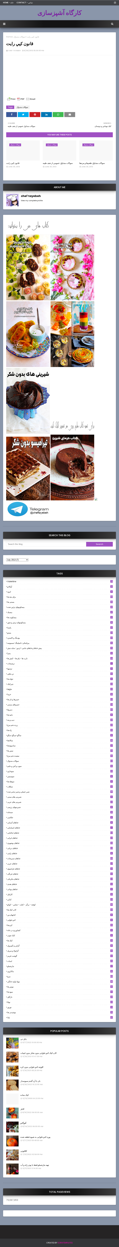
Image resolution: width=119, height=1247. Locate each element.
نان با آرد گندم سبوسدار (30, 1081)
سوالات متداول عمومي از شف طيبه (58, 163)
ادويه (59, 591)
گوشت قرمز (59, 956)
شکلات (59, 786)
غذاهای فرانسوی (59, 868)
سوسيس (59, 776)
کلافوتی (23, 1151)
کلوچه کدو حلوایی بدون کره (31, 1067)
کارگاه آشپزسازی (59, 12)
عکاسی (59, 817)
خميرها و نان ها (60, 699)
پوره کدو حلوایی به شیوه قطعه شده (35, 1137)
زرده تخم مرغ (60, 725)
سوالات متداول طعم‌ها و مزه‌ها (92, 163)
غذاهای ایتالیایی (60, 832)
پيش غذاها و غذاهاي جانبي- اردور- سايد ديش (60, 648)
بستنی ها (60, 602)
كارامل (59, 894)
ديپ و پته (60, 720)
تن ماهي (59, 673)
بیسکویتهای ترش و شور (59, 622)
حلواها (60, 689)
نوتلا (60, 1002)
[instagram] (114, 2)
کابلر (22, 1109)
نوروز (59, 1007)
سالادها (60, 740)
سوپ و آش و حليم (59, 766)
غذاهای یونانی (59, 889)
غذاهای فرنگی (59, 874)
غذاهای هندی (59, 884)
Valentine (60, 581)
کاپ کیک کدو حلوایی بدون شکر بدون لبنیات (38, 1053)
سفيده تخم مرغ (60, 756)
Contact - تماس (25, 2)
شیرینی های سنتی (59, 797)
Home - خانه (8, 2)
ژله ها (60, 730)
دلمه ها (59, 715)
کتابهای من (59, 915)
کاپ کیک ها (60, 909)
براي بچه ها (60, 597)
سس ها (60, 750)
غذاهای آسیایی (59, 822)
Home (9, 36)
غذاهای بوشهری (60, 843)
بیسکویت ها (59, 617)
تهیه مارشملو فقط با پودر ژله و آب (34, 1165)
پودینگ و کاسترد (60, 638)
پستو (60, 632)
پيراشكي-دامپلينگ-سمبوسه (59, 643)
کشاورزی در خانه (59, 930)
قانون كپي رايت (12, 163)
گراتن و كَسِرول (59, 945)
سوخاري (60, 771)
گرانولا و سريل (59, 950)
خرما (59, 694)
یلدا (59, 1017)
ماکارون (59, 971)
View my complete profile (32, 200)
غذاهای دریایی (60, 848)
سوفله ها (59, 781)
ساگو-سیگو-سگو (59, 735)
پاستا (59, 627)
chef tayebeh (14, 50)
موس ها (59, 986)
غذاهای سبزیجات (60, 858)
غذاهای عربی (60, 863)
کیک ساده (24, 1095)
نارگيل (60, 997)
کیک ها (59, 940)
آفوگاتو (23, 1123)
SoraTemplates (65, 1242)
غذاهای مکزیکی (60, 879)
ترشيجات (59, 663)
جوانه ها (59, 679)
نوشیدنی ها (60, 1012)
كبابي (60, 899)
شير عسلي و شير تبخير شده (60, 791)
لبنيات (60, 961)
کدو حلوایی (59, 920)
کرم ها (60, 925)
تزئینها (59, 668)
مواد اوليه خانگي (60, 981)
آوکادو (59, 586)
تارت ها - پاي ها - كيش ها (60, 658)
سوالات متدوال (19, 36)
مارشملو (59, 966)
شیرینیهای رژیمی (59, 807)
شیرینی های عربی (60, 802)
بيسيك (60, 612)
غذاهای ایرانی (60, 838)
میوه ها (59, 992)
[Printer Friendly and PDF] (21, 100)
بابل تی (23, 1039)
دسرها (60, 709)
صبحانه (59, 812)
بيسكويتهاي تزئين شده (60, 607)
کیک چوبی (59, 935)
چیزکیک (60, 684)
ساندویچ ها (59, 745)
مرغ (60, 976)
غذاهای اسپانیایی (59, 827)
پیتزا (59, 653)
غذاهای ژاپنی (59, 853)
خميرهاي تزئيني (60, 704)
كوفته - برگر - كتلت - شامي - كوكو (60, 904)
